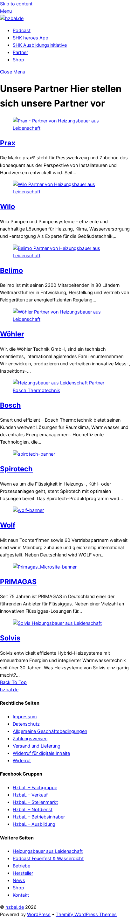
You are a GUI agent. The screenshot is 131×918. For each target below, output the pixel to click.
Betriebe (21, 865)
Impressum (25, 716)
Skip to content (16, 3)
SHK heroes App (30, 37)
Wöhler (12, 334)
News (19, 880)
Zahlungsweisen (30, 738)
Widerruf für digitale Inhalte (41, 753)
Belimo (11, 270)
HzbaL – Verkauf (30, 794)
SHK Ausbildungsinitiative (40, 45)
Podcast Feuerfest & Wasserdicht (48, 858)
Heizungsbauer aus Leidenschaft (48, 851)
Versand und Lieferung (36, 746)
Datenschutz (26, 724)
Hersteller (23, 873)
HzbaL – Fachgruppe (35, 787)
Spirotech (16, 469)
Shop (18, 59)
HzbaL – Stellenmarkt (35, 802)
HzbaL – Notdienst (32, 809)
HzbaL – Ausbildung (34, 824)
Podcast (22, 30)
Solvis (10, 638)
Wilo (7, 206)
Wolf (7, 525)
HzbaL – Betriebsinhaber (39, 816)
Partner (20, 52)
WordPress (39, 914)
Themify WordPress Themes (86, 914)
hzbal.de (14, 907)
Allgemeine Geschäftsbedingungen (50, 731)
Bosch (10, 405)
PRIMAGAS (18, 581)
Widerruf (22, 760)
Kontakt (21, 895)
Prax (7, 143)
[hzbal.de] (12, 18)
